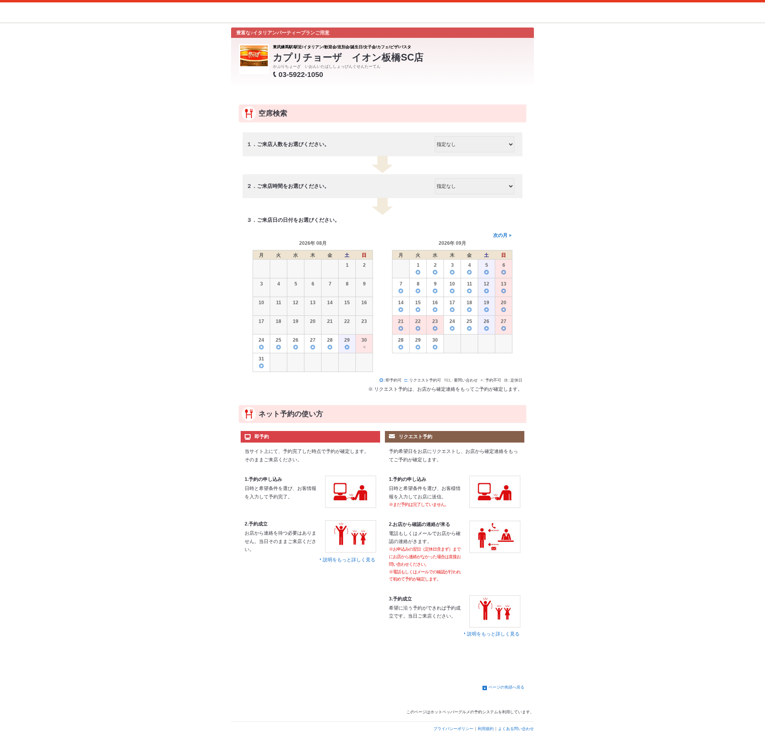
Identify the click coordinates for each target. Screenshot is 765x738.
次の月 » (502, 235)
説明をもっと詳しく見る (349, 560)
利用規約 (486, 728)
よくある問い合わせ (516, 728)
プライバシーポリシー (453, 728)
